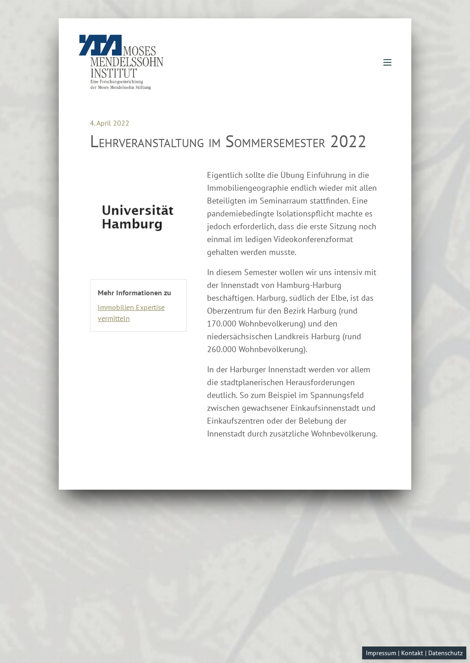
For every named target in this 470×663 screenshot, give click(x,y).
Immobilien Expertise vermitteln (131, 313)
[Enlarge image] (138, 217)
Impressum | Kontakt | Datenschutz (414, 653)
